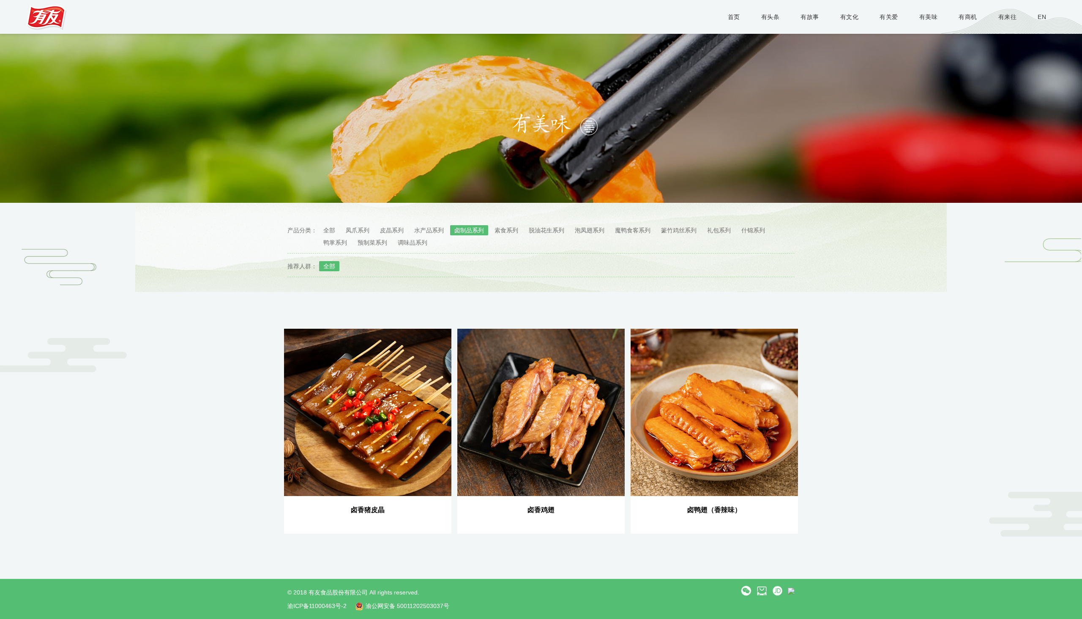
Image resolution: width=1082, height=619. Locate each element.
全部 (329, 230)
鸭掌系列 (335, 242)
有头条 (770, 17)
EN (1042, 17)
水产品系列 (429, 230)
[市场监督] (791, 590)
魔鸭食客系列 (632, 230)
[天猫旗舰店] (762, 590)
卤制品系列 (469, 230)
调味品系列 (412, 242)
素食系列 (506, 230)
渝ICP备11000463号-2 (317, 606)
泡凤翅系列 (589, 230)
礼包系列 (719, 230)
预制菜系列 (372, 242)
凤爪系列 (357, 230)
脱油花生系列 (546, 230)
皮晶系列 (392, 230)
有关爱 (889, 17)
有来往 (1007, 17)
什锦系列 (753, 230)
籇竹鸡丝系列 (679, 230)
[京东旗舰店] (777, 590)
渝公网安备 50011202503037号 (407, 606)
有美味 (928, 17)
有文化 (849, 17)
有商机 (968, 17)
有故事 (810, 17)
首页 (734, 17)
